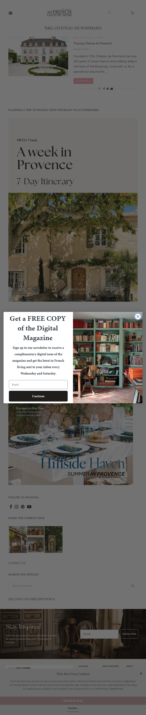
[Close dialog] (138, 316)
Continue (38, 396)
